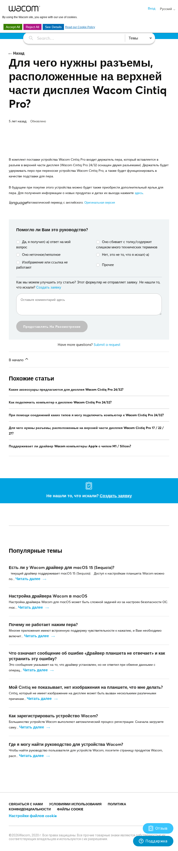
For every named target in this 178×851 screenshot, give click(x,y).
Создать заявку (48, 287)
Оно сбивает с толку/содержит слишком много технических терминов (126, 244)
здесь (139, 193)
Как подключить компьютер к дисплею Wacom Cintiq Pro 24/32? (60, 402)
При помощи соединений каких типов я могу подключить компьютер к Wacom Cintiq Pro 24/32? (86, 415)
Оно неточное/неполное (41, 254)
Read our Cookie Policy (80, 27)
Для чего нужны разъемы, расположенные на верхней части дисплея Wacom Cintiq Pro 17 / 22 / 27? (86, 430)
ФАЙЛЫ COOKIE (70, 809)
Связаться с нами (26, 804)
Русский (166, 9)
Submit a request (107, 344)
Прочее (108, 264)
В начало (16, 359)
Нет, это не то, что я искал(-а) (125, 254)
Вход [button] (151, 8)
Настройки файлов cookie (33, 815)
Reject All (32, 27)
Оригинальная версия (99, 202)
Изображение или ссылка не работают (42, 265)
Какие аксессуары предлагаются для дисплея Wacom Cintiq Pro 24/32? (66, 389)
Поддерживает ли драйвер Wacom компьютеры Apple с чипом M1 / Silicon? (70, 446)
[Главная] (24, 8)
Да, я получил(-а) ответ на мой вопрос (43, 244)
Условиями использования (75, 804)
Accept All (13, 27)
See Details (53, 27)
